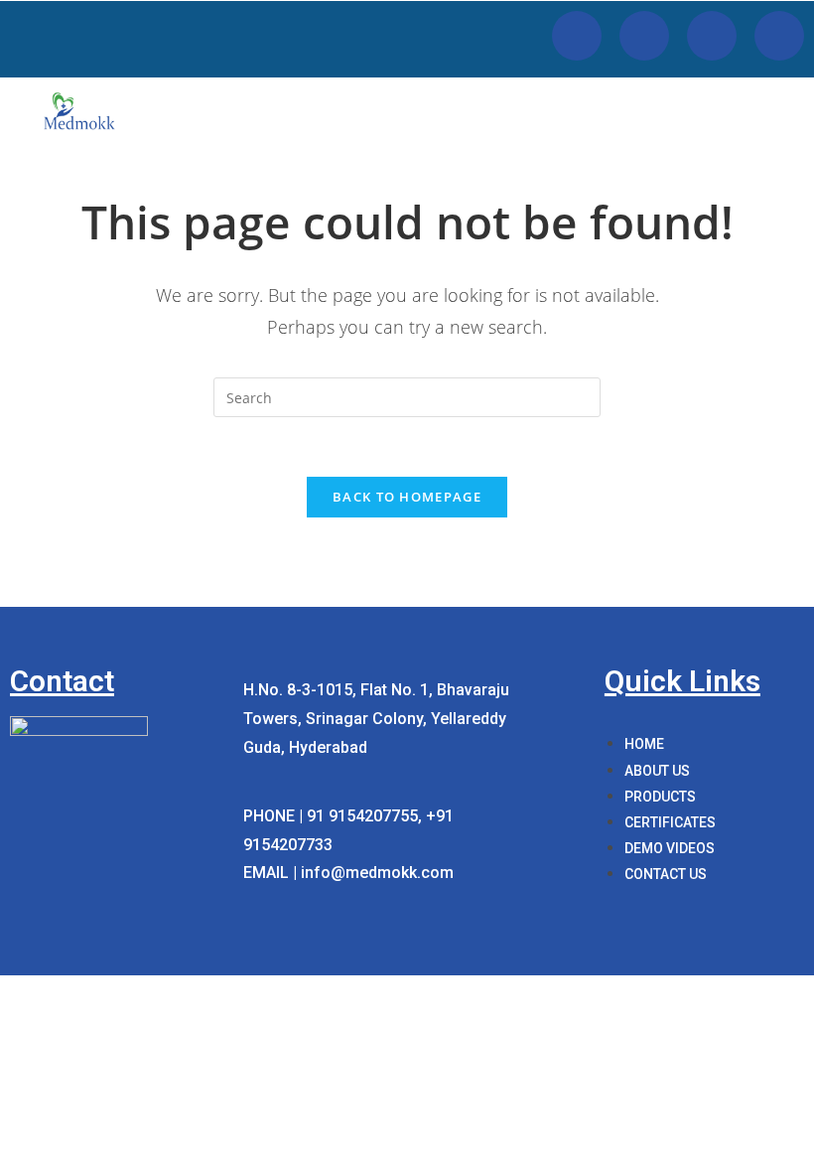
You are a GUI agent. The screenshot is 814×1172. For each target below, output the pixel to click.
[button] (775, 103)
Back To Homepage (407, 497)
